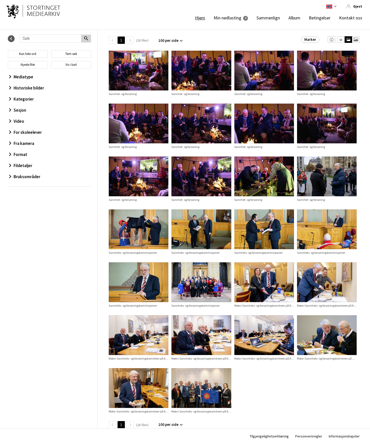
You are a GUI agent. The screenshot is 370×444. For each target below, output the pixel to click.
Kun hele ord (27, 54)
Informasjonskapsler (344, 436)
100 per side (168, 40)
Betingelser (319, 18)
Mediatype (23, 77)
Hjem (200, 18)
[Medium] (348, 40)
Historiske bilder (29, 88)
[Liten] (341, 40)
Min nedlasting (227, 18)
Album (294, 18)
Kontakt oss (350, 18)
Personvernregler (308, 436)
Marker (310, 39)
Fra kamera (24, 143)
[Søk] (86, 39)
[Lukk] (11, 38)
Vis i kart (71, 64)
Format (20, 154)
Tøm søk (71, 54)
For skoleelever (28, 132)
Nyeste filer (28, 64)
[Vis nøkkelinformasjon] (331, 40)
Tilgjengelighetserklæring (269, 436)
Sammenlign (268, 18)
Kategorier (24, 99)
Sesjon (20, 110)
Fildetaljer (23, 165)
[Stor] (355, 40)
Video (19, 121)
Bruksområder (27, 176)
